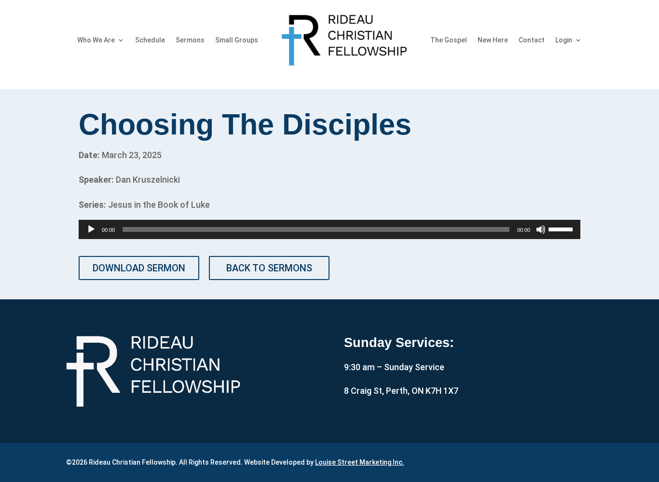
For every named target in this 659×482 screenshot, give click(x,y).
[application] (329, 229)
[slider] (562, 228)
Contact (532, 40)
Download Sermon (139, 268)
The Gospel (448, 40)
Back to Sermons (269, 268)
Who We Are (96, 40)
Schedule (150, 40)
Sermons (190, 40)
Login (563, 40)
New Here (493, 40)
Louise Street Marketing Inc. (359, 462)
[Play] (91, 229)
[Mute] (541, 229)
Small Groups (236, 40)
